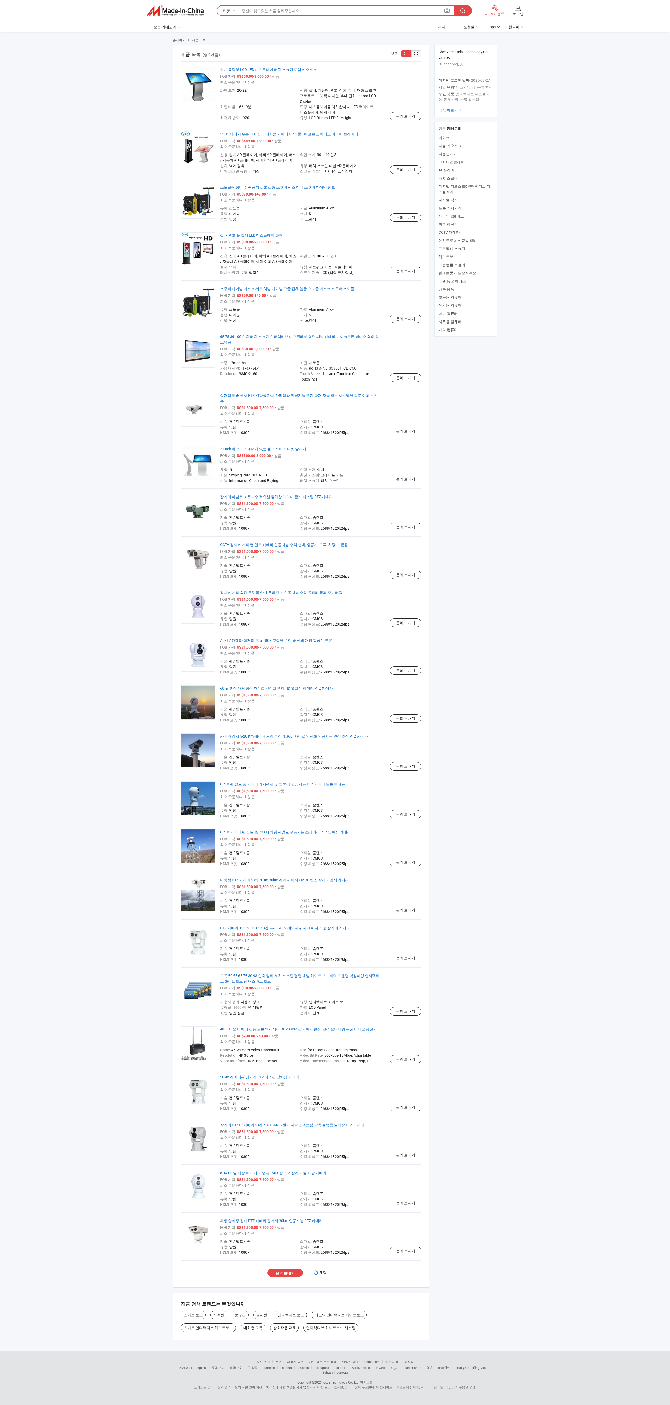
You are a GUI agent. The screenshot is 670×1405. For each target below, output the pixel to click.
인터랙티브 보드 (291, 1314)
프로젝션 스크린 (452, 248)
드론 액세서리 (450, 207)
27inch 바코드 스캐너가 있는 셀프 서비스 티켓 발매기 (263, 448)
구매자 (439, 26)
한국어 (380, 1367)
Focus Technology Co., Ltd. (340, 1382)
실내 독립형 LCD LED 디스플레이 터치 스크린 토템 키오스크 (268, 69)
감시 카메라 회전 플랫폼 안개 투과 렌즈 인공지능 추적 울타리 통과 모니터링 (281, 592)
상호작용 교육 (284, 1327)
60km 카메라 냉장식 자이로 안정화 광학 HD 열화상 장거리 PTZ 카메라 (276, 688)
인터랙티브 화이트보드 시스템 (330, 1327)
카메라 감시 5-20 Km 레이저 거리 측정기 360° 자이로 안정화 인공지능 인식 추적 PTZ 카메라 (294, 736)
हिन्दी (429, 1367)
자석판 (218, 1314)
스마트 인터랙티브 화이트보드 (208, 1327)
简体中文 (217, 1367)
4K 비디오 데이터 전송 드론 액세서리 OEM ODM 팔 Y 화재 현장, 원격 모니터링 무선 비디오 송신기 (298, 1029)
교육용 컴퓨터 (450, 297)
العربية (395, 1367)
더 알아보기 (451, 110)
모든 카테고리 (165, 26)
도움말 (469, 26)
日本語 (252, 1367)
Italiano (339, 1367)
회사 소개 (263, 1361)
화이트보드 (448, 256)
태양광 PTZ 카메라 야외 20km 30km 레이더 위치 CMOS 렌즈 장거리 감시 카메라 (284, 879)
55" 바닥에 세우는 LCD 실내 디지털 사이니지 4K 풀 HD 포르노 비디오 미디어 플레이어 (289, 133)
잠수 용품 (446, 289)
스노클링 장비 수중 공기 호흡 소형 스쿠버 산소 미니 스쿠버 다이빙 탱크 (277, 187)
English (201, 1367)
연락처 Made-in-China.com (361, 1361)
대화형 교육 (253, 1327)
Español (286, 1367)
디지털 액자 (448, 199)
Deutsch (303, 1367)
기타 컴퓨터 (448, 329)
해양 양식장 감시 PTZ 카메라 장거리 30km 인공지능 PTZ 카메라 (271, 1220)
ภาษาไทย (444, 1367)
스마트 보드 (193, 1314)
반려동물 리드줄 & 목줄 (457, 272)
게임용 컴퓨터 (450, 305)
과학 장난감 (448, 224)
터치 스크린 (448, 178)
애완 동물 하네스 (452, 280)
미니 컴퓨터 (448, 313)
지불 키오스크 (450, 145)
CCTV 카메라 (449, 232)
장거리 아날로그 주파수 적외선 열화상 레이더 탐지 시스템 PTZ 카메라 (276, 496)
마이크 (444, 137)
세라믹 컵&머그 (451, 216)
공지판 (261, 1314)
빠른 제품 (392, 1361)
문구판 (240, 1314)
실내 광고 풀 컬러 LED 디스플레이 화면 (251, 235)
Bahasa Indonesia (335, 1372)
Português (321, 1367)
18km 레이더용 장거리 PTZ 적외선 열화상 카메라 (259, 1076)
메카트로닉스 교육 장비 (458, 240)
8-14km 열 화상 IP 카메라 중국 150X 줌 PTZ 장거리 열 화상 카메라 (273, 1172)
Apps (491, 26)
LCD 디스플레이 (452, 161)
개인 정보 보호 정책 (323, 1361)
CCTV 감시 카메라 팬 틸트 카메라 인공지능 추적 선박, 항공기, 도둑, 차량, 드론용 (284, 544)
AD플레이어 (448, 170)
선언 (278, 1361)
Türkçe (461, 1367)
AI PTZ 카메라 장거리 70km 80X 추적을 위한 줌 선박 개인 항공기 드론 (276, 640)
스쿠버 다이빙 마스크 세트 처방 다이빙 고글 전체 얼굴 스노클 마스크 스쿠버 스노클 (287, 288)
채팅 (323, 1272)
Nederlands (413, 1367)
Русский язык (360, 1367)
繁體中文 (236, 1367)
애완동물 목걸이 (452, 264)
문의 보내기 (405, 116)
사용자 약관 (295, 1361)
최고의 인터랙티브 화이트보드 (339, 1314)
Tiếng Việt (478, 1367)
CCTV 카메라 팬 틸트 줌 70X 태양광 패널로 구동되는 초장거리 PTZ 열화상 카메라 (285, 831)
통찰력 (409, 1361)
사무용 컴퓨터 (450, 321)
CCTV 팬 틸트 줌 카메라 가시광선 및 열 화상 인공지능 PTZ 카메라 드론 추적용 (282, 784)
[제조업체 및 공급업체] (175, 10)
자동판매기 (448, 153)
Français (269, 1367)
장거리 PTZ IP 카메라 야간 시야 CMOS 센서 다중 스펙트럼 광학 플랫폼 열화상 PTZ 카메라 (292, 1124)
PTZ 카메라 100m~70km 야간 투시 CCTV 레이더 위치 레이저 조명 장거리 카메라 (285, 927)
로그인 (517, 13)
